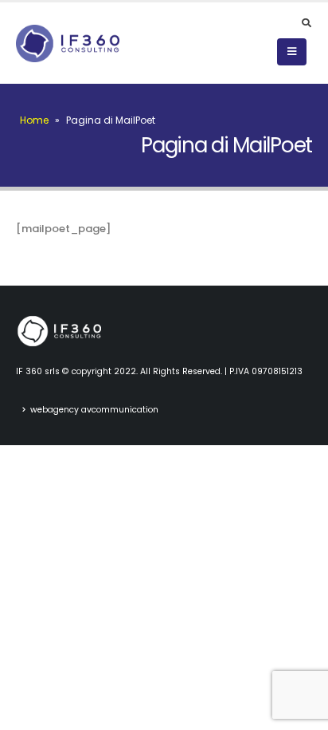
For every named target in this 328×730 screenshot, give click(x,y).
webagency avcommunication (94, 410)
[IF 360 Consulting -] (67, 43)
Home (34, 120)
